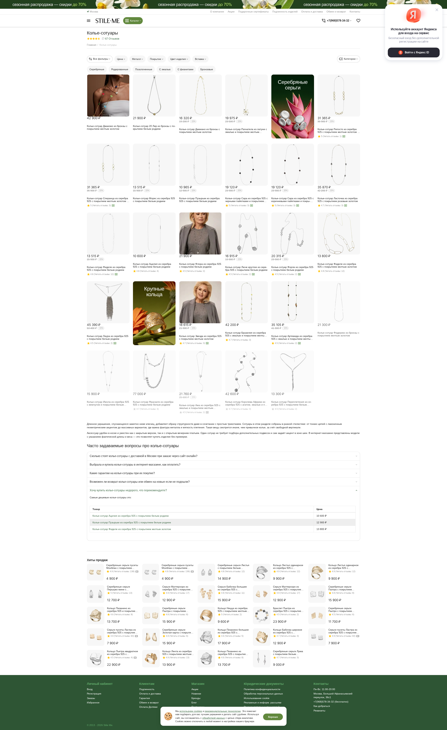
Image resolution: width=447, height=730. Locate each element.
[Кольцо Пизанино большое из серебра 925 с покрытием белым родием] (206, 637)
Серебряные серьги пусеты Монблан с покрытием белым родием (177, 566)
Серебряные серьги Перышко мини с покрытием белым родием (122, 588)
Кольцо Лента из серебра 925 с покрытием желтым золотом (177, 652)
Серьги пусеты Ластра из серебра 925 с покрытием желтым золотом (122, 631)
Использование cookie (256, 698)
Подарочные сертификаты (253, 11)
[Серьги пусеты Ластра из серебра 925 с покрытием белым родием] (317, 637)
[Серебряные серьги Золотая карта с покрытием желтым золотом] (151, 637)
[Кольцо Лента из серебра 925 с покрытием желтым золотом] (151, 658)
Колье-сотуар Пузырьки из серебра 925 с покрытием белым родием (131, 522)
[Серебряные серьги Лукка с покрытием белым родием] (261, 658)
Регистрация (94, 693)
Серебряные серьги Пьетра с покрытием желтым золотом (174, 609)
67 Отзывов (111, 38)
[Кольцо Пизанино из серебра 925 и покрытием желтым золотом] (95, 615)
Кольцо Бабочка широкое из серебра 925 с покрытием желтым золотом (287, 631)
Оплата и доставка (312, 11)
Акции (231, 11)
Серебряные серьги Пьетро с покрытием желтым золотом (340, 609)
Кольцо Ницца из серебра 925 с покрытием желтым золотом (232, 609)
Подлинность (146, 689)
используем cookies (191, 711)
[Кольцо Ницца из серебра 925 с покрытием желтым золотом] (206, 615)
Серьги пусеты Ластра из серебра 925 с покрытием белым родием (343, 631)
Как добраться (322, 706)
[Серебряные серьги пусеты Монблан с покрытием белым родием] (150, 572)
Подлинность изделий (285, 11)
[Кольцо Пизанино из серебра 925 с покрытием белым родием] (206, 658)
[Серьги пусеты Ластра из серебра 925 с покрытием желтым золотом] (95, 637)
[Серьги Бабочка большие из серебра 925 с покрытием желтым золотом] (206, 594)
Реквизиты (319, 710)
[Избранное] (358, 20)
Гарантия (144, 698)
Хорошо (273, 716)
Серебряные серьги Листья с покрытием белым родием (233, 566)
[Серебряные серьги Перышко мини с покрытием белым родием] (95, 594)
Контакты (355, 11)
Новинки (196, 693)
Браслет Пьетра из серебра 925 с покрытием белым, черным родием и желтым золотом (288, 609)
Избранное (93, 702)
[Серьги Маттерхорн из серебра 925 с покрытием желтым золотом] (261, 594)
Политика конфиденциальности (262, 689)
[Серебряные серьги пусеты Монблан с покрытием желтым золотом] (95, 572)
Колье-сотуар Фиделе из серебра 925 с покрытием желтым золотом (131, 529)
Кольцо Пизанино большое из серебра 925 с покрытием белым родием (233, 631)
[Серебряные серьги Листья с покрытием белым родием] (206, 572)
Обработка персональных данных (263, 693)
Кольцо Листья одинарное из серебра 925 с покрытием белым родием (288, 566)
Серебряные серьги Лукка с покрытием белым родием (288, 652)
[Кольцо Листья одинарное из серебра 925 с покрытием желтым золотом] (317, 572)
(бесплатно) (331, 701)
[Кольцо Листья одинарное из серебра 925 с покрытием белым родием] (261, 572)
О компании (217, 11)
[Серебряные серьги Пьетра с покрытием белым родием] (317, 594)
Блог (194, 702)
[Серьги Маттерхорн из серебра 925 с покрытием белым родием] (151, 594)
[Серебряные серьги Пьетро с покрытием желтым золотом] (317, 615)
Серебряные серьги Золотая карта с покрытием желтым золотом (178, 631)
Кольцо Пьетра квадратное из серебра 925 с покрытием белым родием (122, 652)
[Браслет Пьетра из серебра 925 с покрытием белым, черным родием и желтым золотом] (261, 615)
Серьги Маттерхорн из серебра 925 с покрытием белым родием (177, 588)
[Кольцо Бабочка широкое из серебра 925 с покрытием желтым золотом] (261, 637)
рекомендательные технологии (223, 711)
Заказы (91, 698)
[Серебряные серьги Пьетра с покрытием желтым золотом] (151, 615)
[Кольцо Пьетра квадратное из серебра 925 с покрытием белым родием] (95, 658)
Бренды (195, 698)
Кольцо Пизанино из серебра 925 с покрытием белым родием (232, 652)
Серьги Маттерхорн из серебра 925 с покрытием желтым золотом (288, 588)
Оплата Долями (148, 706)
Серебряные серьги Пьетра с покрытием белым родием (340, 588)
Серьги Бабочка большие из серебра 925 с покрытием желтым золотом (232, 588)
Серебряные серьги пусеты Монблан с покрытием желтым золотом (122, 566)
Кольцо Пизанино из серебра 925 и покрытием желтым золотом (122, 609)
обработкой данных (213, 718)
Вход (89, 689)
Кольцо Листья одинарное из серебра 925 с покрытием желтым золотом (343, 566)
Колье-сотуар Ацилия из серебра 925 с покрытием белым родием (130, 515)
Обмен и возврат (336, 11)
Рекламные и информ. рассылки (262, 702)
